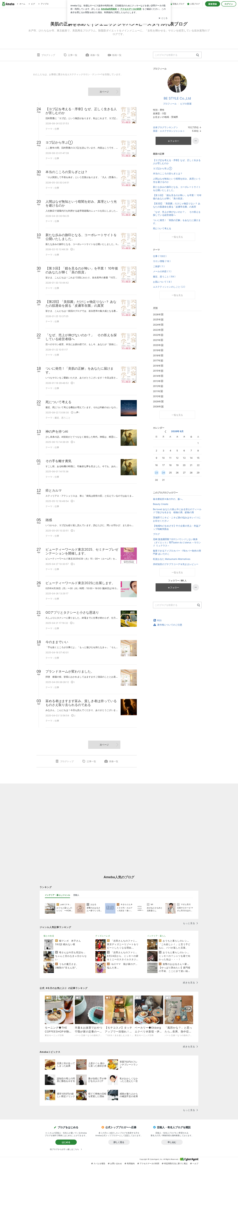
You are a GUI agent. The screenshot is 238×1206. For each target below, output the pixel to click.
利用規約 (131, 1163)
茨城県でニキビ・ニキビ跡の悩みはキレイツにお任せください (177, 519)
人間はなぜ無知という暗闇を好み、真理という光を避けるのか (177, 180)
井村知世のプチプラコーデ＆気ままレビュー (175, 564)
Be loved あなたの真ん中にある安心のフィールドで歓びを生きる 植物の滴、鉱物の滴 (177, 511)
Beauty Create (160, 504)
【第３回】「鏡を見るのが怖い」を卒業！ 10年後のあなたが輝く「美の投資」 (177, 197)
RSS (159, 620)
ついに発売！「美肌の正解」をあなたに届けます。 (177, 222)
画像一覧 (94, 55)
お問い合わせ (116, 1163)
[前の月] (165, 431)
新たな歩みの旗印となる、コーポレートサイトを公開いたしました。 (177, 189)
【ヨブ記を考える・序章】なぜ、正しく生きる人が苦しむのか (177, 162)
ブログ (156, 534)
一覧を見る (177, 236)
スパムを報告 (99, 1163)
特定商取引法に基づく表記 (175, 1163)
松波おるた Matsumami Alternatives (171, 559)
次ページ (104, 91)
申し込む (172, 1142)
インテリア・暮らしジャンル (57, 895)
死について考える (162, 228)
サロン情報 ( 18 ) (161, 261)
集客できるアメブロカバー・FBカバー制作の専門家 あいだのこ (177, 552)
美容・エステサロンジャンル (167, 130)
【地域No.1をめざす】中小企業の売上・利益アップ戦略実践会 (177, 527)
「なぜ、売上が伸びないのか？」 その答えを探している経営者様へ (177, 213)
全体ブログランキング (164, 127)
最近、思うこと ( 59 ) (164, 276)
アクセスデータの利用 (149, 1163)
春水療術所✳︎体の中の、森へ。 (168, 499)
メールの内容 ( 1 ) (162, 271)
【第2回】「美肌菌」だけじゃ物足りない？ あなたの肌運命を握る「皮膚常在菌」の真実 (176, 205)
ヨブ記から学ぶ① (162, 168)
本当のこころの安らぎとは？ (167, 173)
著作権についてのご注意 (169, 624)
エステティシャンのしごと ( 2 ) (169, 286)
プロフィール (170, 103)
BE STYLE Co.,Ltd (177, 98)
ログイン (229, 4)
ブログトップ (48, 55)
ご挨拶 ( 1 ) (158, 266)
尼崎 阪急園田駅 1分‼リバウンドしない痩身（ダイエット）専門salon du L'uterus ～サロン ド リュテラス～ (177, 542)
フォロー (174, 141)
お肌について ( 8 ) (162, 281)
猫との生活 (49, 936)
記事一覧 (72, 55)
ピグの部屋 (186, 103)
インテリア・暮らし (156, 936)
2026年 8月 (177, 431)
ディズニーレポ (102, 936)
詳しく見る (119, 1142)
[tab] (57, 895)
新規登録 (212, 4)
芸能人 (76, 895)
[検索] (198, 55)
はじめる (66, 1142)
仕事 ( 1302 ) (159, 256)
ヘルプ (195, 1163)
